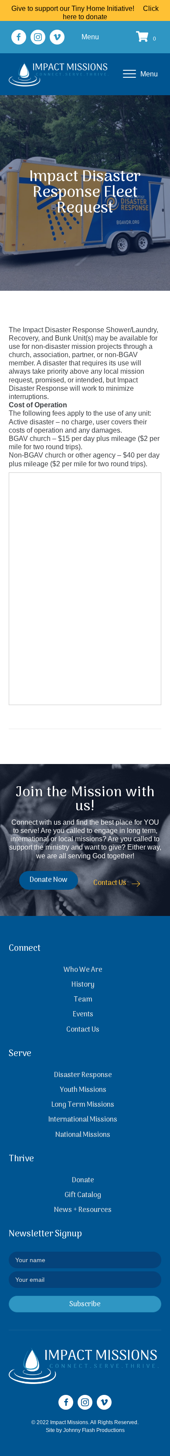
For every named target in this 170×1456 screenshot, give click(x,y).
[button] (18, 37)
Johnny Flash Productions (94, 1430)
